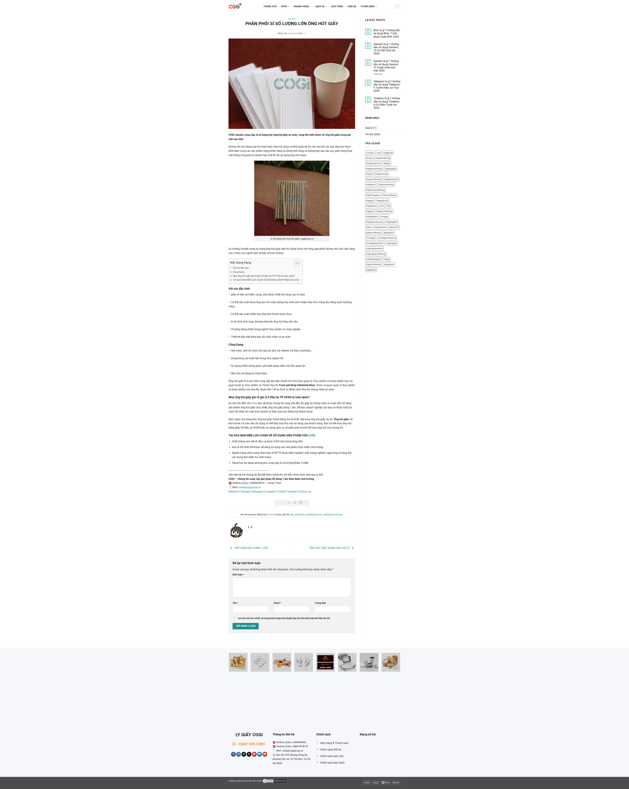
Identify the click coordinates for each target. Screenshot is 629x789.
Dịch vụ (320, 6)
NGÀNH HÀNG (301, 6)
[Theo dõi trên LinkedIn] (259, 754)
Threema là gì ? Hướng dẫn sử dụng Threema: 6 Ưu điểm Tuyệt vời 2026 (386, 103)
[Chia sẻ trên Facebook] (277, 503)
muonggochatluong (387, 238)
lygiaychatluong (373, 232)
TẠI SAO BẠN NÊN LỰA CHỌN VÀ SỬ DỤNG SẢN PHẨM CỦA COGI (266, 280)
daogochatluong (382, 158)
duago (369, 174)
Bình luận (238, 574)
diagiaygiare (390, 168)
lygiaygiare (388, 232)
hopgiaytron (371, 206)
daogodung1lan (373, 163)
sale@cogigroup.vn (250, 487)
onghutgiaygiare (373, 259)
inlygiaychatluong (384, 211)
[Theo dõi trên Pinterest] (254, 754)
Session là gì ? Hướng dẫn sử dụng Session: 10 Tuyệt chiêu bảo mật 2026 (386, 66)
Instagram (258, 491)
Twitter (281, 491)
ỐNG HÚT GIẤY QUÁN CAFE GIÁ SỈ (330, 547)
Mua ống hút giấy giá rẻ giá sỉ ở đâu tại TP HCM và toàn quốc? (264, 276)
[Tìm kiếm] (397, 6)
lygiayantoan (380, 227)
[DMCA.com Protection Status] (274, 780)
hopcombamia (389, 195)
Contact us (305, 491)
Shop (284, 6)
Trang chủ (270, 6)
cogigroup (388, 152)
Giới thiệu (337, 6)
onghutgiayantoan (314, 514)
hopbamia (370, 184)
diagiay (386, 163)
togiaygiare (389, 264)
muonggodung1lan (374, 243)
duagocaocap (381, 174)
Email (277, 603)
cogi (292, 514)
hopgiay (369, 200)
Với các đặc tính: (241, 268)
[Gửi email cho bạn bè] (289, 503)
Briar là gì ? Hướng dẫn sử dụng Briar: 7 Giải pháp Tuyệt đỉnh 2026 (386, 33)
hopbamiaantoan (386, 184)
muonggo (370, 238)
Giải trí (369, 128)
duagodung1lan (391, 179)
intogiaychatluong (374, 222)
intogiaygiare (391, 222)
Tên (235, 603)
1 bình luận (381, 74)
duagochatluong (373, 179)
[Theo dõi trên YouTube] (264, 754)
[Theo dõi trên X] (249, 754)
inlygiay (369, 211)
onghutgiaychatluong (333, 514)
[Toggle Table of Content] (295, 263)
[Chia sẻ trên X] (283, 503)
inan (382, 206)
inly (388, 206)
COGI (254, 403)
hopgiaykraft (382, 200)
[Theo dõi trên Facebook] (233, 754)
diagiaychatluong (374, 168)
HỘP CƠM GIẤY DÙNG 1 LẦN (251, 547)
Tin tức (292, 19)
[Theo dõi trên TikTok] (243, 754)
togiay (387, 259)
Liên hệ (351, 6)
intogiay (384, 216)
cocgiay (369, 152)
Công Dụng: (239, 272)
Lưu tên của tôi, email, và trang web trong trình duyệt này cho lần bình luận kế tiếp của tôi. (284, 618)
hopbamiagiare (373, 195)
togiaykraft (371, 270)
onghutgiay (300, 514)
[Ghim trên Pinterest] (295, 503)
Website (233, 491)
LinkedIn (270, 491)
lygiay (368, 227)
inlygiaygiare (372, 216)
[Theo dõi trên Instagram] (238, 754)
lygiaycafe (394, 227)
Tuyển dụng (367, 6)
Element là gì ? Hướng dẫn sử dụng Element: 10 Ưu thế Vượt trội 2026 (386, 49)
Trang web (320, 603)
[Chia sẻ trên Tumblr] (306, 503)
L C (304, 33)
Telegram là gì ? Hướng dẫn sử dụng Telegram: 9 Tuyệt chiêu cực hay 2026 (386, 86)
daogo (369, 158)
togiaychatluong (373, 264)
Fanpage (245, 491)
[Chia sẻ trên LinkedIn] (301, 503)
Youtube (292, 491)
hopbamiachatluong (375, 190)
